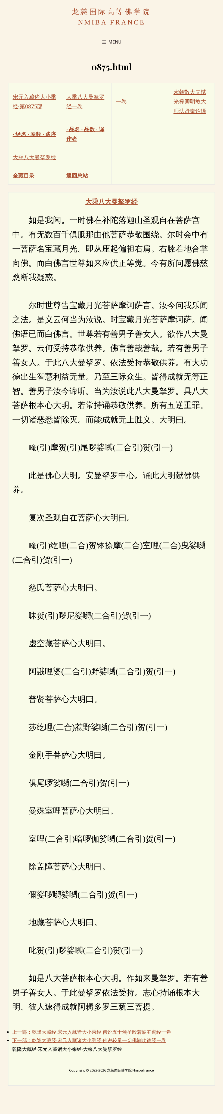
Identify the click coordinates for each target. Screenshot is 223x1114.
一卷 (121, 101)
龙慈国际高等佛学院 (111, 12)
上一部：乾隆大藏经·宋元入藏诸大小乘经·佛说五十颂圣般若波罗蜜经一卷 (91, 1032)
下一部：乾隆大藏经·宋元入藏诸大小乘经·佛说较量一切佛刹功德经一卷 (89, 1040)
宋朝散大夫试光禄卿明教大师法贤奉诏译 (190, 101)
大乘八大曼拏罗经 (34, 157)
